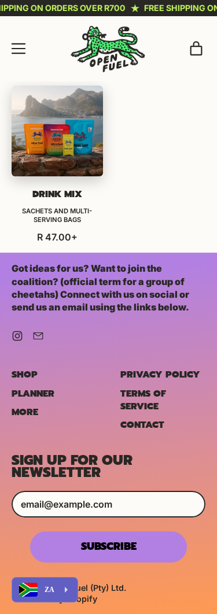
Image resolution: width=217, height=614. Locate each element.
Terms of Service (143, 400)
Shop (25, 375)
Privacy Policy (160, 375)
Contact (142, 425)
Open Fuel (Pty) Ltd (85, 588)
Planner (33, 394)
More (25, 412)
